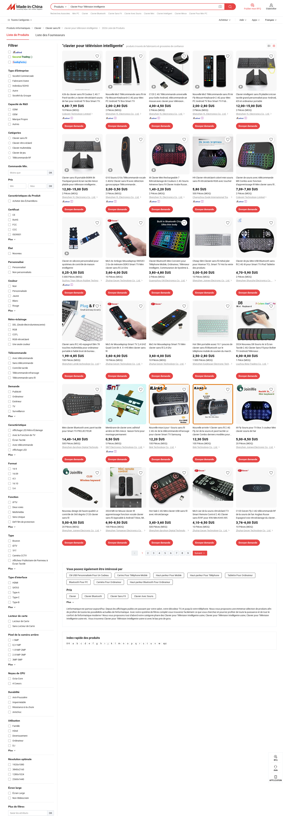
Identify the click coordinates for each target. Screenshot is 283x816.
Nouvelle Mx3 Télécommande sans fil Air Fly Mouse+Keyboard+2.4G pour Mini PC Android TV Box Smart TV (126, 98)
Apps (254, 19)
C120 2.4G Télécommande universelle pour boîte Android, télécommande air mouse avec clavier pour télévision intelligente (168, 98)
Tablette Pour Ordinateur (240, 575)
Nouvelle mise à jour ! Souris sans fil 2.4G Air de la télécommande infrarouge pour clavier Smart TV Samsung (169, 431)
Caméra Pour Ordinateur (108, 582)
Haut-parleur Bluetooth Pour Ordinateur (150, 582)
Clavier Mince (181, 13)
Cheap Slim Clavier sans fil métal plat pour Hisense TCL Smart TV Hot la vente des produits (213, 264)
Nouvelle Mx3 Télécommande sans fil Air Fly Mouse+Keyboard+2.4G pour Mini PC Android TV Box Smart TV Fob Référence (213, 98)
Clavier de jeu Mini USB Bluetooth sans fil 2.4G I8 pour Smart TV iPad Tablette (255, 262)
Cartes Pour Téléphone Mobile (132, 575)
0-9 (68, 643)
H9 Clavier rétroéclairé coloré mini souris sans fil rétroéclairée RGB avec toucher (213, 179)
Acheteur (223, 19)
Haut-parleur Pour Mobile (168, 575)
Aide (241, 19)
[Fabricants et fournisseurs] (24, 6)
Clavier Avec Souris (132, 13)
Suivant (199, 553)
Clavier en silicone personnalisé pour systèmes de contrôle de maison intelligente (80, 264)
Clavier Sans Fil (115, 13)
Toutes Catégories (20, 19)
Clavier (85, 13)
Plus (68, 602)
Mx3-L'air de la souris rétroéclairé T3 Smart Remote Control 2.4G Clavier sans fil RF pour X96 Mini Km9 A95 (211, 514)
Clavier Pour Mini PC (198, 13)
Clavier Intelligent (164, 13)
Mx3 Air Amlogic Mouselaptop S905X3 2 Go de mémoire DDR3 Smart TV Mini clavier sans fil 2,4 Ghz (125, 264)
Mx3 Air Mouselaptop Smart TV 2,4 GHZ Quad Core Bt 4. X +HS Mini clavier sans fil (126, 348)
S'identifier (271, 8)
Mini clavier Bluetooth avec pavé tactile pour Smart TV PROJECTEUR (81, 429)
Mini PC (75, 13)
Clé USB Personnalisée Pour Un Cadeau (89, 575)
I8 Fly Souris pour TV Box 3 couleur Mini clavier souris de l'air (256, 429)
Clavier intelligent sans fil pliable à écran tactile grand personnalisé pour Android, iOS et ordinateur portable (256, 98)
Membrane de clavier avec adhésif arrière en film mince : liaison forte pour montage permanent (125, 431)
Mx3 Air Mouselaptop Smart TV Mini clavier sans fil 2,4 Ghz (167, 346)
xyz (165, 643)
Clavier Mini (149, 13)
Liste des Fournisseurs (50, 35)
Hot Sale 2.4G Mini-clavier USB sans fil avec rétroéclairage (168, 512)
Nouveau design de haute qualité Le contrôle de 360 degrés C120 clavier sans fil (80, 514)
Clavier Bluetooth (98, 13)
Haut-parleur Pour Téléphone (204, 575)
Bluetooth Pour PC (78, 582)
